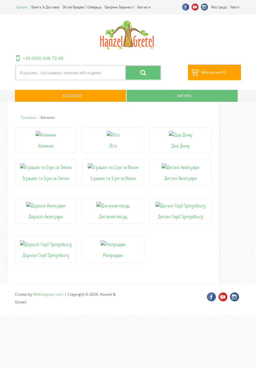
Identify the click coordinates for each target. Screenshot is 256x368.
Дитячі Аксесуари (180, 178)
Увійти (234, 7)
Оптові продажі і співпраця (82, 7)
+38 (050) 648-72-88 (43, 58)
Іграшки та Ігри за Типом (45, 178)
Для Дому (180, 146)
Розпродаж (113, 255)
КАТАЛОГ (72, 96)
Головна (28, 117)
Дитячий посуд (113, 216)
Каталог (22, 7)
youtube (195, 7)
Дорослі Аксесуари (46, 216)
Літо (113, 146)
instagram (204, 7)
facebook (186, 7)
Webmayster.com (48, 294)
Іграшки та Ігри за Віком (113, 178)
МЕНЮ (184, 96)
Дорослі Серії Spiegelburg (45, 255)
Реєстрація (219, 7)
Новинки (45, 146)
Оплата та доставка (45, 7)
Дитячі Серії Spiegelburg (180, 216)
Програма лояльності (119, 7)
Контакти (144, 7)
